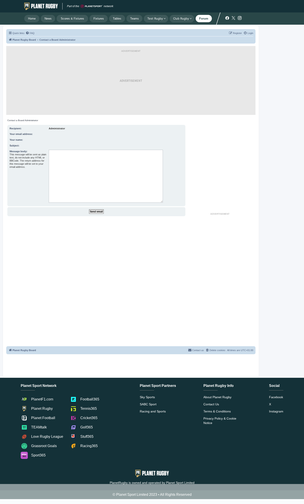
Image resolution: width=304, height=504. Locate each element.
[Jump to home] (41, 6)
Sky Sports (147, 397)
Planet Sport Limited (180, 482)
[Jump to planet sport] (92, 6)
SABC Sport (148, 404)
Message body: (18, 151)
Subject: (14, 145)
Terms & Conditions (217, 411)
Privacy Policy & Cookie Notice (219, 421)
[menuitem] (30, 33)
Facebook (276, 397)
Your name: (16, 139)
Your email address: (21, 134)
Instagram (276, 411)
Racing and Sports (153, 411)
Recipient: (16, 128)
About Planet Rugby (217, 397)
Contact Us (211, 404)
